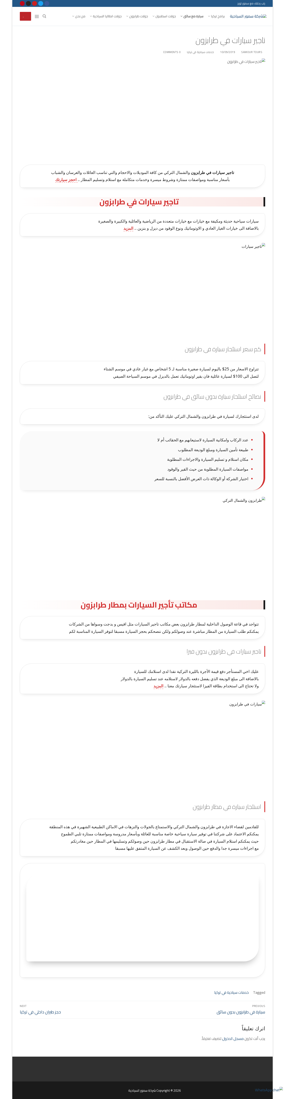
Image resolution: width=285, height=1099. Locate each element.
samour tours (252, 51)
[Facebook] (46, 3)
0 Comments (172, 51)
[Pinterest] (22, 3)
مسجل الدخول (233, 1038)
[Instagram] (28, 3)
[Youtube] (34, 3)
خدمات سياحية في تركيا (201, 51)
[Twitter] (40, 3)
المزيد (128, 228)
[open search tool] (44, 16)
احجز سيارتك (66, 179)
